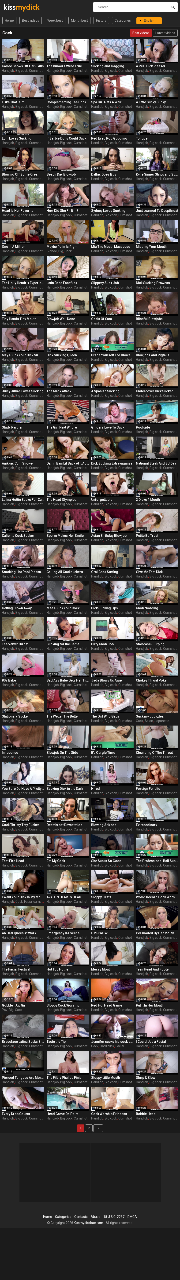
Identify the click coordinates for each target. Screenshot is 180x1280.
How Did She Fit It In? (62, 211)
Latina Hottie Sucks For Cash (23, 500)
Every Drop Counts (16, 1114)
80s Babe (9, 680)
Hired (95, 788)
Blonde (52, 251)
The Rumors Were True (64, 66)
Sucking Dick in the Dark (65, 788)
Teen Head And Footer (153, 969)
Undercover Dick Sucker (154, 391)
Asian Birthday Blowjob (109, 536)
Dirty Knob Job (102, 644)
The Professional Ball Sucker (157, 861)
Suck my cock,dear (150, 716)
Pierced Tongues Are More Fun (23, 1077)
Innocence (10, 752)
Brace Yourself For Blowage (112, 355)
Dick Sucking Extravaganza (111, 463)
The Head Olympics (61, 500)
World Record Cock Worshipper (157, 897)
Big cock (21, 70)
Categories (123, 20)
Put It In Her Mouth (150, 1005)
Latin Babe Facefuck (62, 283)
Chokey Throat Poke (151, 680)
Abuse (95, 1217)
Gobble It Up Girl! (14, 1005)
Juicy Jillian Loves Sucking (23, 391)
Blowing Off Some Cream (21, 174)
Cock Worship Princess (109, 1114)
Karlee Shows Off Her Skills (23, 66)
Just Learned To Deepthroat (157, 211)
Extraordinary (146, 825)
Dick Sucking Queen (62, 355)
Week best (55, 20)
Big (60, 251)
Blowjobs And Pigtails (152, 355)
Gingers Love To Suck (107, 427)
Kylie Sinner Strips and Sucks (157, 174)
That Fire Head (13, 861)
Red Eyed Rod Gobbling (109, 138)
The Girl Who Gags (105, 716)
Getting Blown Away (17, 608)
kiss (16, 7)
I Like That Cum (13, 102)
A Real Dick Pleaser (150, 66)
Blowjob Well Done (61, 319)
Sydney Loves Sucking (108, 211)
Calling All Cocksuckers (65, 572)
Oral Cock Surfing (104, 572)
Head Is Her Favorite (17, 211)
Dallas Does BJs (103, 174)
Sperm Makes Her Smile (65, 536)
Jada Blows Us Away (107, 680)
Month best (79, 20)
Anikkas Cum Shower (18, 463)
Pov (5, 1010)
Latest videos (165, 33)
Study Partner (12, 427)
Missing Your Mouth (151, 247)
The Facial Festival (16, 969)
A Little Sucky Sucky (151, 102)
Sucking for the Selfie (63, 644)
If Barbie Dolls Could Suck (66, 138)
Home (9, 20)
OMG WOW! (99, 933)
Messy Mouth (101, 969)
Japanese (161, 721)
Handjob (8, 70)
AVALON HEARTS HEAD (64, 897)
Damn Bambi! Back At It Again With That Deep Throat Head (68, 463)
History (101, 20)
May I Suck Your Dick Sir (20, 355)
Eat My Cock (56, 861)
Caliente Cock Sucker (18, 536)
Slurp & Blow (145, 1077)
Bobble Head (146, 1114)
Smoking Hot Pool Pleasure (23, 572)
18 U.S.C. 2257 (113, 1217)
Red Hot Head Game (106, 1005)
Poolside (143, 427)
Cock (68, 251)
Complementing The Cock (66, 102)
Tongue (141, 138)
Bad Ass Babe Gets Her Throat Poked (68, 680)
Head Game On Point (62, 1114)
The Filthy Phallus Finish (65, 1077)
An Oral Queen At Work (19, 933)
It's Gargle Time (103, 752)
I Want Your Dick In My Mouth (23, 897)
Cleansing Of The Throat (154, 752)
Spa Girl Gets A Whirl (107, 102)
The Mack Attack (59, 391)
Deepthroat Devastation (64, 825)
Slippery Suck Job (105, 283)
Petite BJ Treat (147, 536)
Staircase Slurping (150, 644)
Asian (149, 721)
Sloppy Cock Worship (63, 1005)
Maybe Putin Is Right (62, 247)
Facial (120, 1046)
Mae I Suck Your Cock (63, 608)
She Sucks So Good (106, 861)
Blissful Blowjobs (149, 319)
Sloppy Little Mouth (105, 1077)
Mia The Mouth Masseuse (110, 247)
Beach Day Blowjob (61, 174)
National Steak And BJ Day (156, 463)
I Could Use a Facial (151, 1041)
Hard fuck (107, 1046)
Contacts (81, 1217)
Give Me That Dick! (150, 572)
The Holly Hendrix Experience (23, 283)
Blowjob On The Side (62, 752)
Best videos (30, 20)
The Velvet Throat (15, 644)
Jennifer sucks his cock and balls (112, 1041)
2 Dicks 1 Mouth (148, 500)
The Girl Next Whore (62, 427)
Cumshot (36, 70)
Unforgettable (101, 500)
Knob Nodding (147, 608)
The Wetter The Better (63, 716)
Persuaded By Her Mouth (155, 933)
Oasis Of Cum (101, 319)
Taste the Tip (56, 1041)
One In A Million (14, 247)
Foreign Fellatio (148, 788)
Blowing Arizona (103, 825)
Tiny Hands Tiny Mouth (19, 319)
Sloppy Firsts (101, 897)
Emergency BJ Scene (63, 933)
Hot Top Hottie (57, 969)
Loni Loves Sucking (16, 138)
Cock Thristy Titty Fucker (20, 825)
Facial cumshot (35, 901)
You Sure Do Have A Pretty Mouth (23, 788)
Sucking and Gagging (107, 66)
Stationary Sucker (15, 716)
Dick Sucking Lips (104, 608)
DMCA (132, 1217)
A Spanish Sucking (105, 391)
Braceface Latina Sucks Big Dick (23, 1041)
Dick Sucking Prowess (153, 283)
